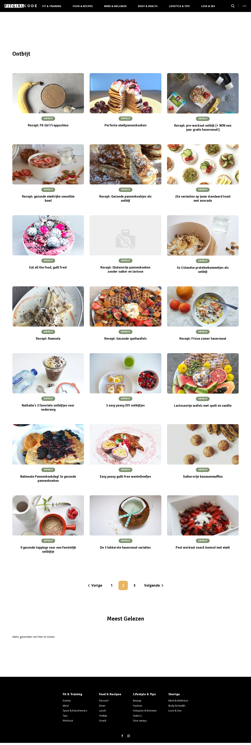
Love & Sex (208, 6)
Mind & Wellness (115, 6)
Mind (66, 705)
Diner (102, 705)
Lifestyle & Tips (179, 6)
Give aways (140, 720)
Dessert (103, 700)
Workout (68, 720)
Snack (102, 720)
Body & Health (147, 6)
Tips (65, 715)
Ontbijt (103, 715)
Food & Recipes (83, 6)
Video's (137, 715)
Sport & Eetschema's (75, 710)
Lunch (102, 710)
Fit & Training (51, 6)
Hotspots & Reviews (145, 710)
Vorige (96, 585)
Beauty (137, 700)
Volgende (152, 585)
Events (67, 700)
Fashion (137, 705)
